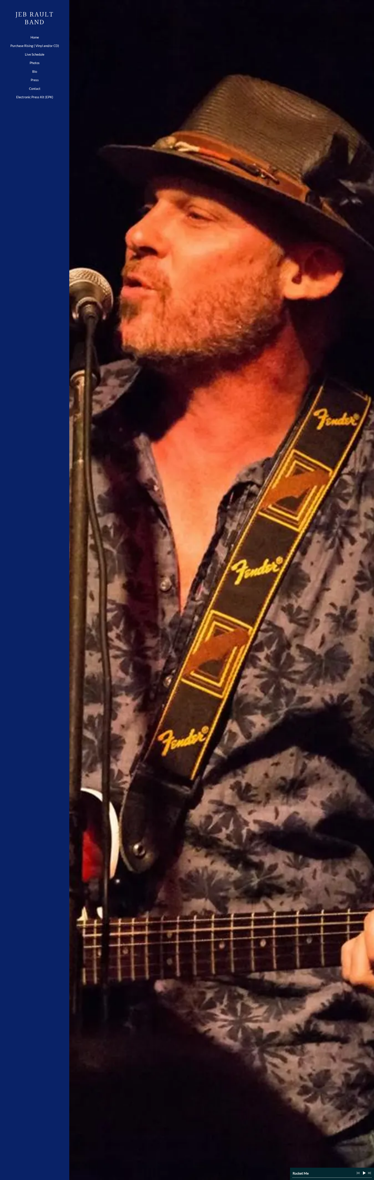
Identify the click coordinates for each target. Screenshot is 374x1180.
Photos (35, 63)
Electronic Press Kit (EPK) (34, 97)
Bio (34, 71)
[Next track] (369, 1173)
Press (35, 80)
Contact (34, 88)
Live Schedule (34, 54)
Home (35, 37)
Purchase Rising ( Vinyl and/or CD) (34, 46)
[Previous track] (358, 1173)
